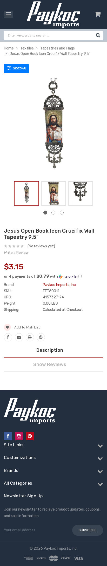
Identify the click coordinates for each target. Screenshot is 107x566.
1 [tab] (45, 212)
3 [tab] (62, 212)
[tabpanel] (26, 194)
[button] (53, 276)
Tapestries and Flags (57, 48)
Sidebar (19, 68)
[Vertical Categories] (8, 14)
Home (9, 48)
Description (49, 350)
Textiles (27, 48)
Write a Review (16, 252)
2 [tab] (53, 212)
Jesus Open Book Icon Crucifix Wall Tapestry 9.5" (50, 54)
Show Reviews (49, 364)
